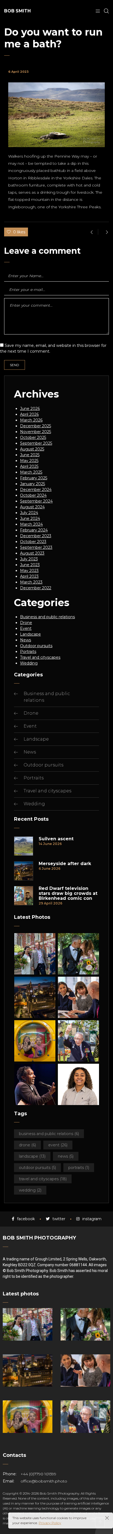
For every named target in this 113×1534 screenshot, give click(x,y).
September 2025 (36, 443)
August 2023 (32, 553)
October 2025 (33, 437)
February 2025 (33, 478)
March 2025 (31, 472)
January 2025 (32, 483)
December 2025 (35, 425)
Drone (26, 622)
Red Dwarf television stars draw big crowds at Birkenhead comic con (68, 893)
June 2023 (30, 564)
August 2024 (32, 506)
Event (26, 628)
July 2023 (29, 559)
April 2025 (29, 466)
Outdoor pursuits (36, 645)
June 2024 (30, 518)
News (25, 640)
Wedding (29, 663)
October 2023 (33, 541)
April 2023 (29, 576)
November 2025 (35, 431)
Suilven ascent (56, 838)
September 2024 (36, 501)
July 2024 (29, 512)
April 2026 (29, 414)
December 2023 (35, 535)
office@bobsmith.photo (44, 1481)
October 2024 (33, 495)
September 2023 (36, 547)
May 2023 (29, 570)
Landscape (30, 634)
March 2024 (31, 524)
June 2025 (29, 454)
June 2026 (30, 408)
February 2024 (34, 530)
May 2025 (29, 460)
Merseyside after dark (65, 863)
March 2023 (31, 582)
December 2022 (35, 587)
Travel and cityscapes (40, 657)
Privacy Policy (50, 1523)
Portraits (28, 651)
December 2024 (36, 489)
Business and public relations (47, 616)
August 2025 (32, 449)
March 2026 (31, 420)
